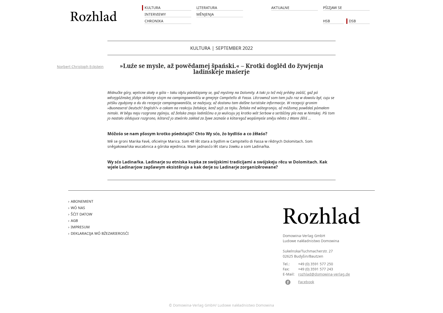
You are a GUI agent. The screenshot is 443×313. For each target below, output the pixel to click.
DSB (352, 20)
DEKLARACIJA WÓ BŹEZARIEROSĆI (100, 233)
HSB (326, 20)
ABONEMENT (82, 201)
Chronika (154, 20)
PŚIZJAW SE (332, 7)
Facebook (306, 281)
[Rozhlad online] (94, 13)
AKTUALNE (280, 7)
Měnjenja (205, 14)
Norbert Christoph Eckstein (80, 66)
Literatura (206, 7)
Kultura (152, 7)
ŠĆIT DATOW (81, 214)
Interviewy (155, 14)
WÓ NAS (78, 207)
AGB (74, 220)
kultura (200, 48)
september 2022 (234, 48)
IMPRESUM (80, 226)
